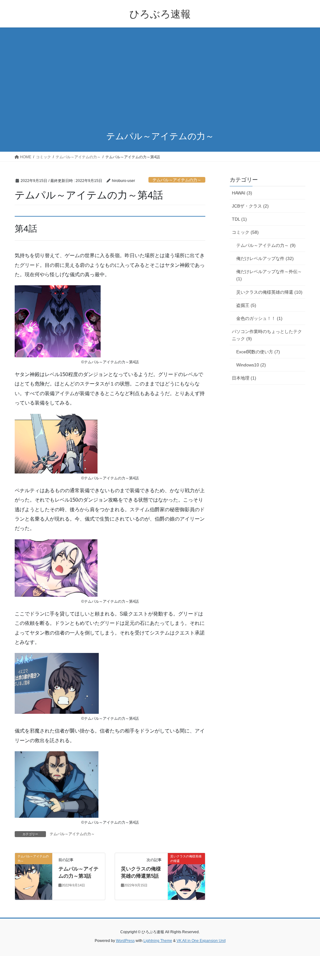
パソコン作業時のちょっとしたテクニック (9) (267, 335)
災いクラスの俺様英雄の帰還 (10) (269, 292)
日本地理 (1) (244, 377)
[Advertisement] (160, 74)
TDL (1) (239, 219)
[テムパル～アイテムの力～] (33, 876)
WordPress (125, 941)
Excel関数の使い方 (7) (258, 351)
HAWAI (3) (242, 192)
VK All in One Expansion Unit (201, 941)
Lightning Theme (157, 941)
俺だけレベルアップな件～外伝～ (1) (269, 275)
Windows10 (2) (251, 364)
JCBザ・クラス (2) (250, 205)
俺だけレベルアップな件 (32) (265, 258)
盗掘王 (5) (246, 305)
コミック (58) (245, 232)
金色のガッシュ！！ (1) (259, 318)
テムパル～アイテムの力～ (176, 180)
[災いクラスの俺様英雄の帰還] (186, 876)
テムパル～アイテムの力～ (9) (266, 245)
